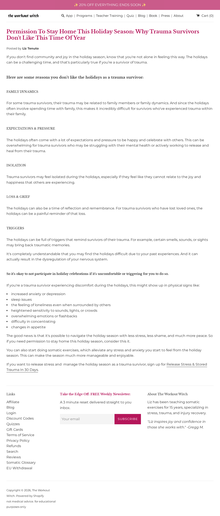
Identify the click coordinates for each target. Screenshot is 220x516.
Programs (84, 16)
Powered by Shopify (30, 495)
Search (12, 451)
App (69, 16)
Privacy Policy (18, 441)
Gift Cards (14, 430)
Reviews (13, 457)
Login (11, 413)
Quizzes (13, 424)
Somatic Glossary (21, 462)
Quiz (130, 16)
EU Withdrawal (19, 468)
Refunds (13, 446)
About (178, 16)
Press (165, 16)
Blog (141, 16)
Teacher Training (109, 16)
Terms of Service (20, 435)
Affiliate (12, 402)
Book (153, 16)
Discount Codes (20, 418)
